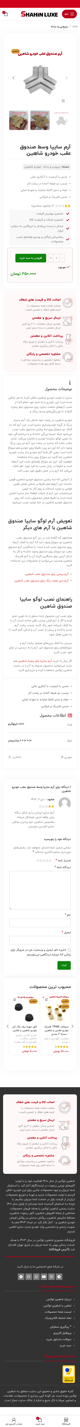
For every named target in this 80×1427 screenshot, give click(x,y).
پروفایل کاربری (62, 1333)
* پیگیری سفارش (60, 1327)
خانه (75, 27)
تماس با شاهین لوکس (57, 1306)
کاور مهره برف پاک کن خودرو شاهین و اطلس (24, 1028)
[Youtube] (44, 1276)
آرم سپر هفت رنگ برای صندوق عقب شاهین (41, 581)
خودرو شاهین (32, 167)
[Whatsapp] (36, 1276)
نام (68, 915)
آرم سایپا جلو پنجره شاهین (35, 661)
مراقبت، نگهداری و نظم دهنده (25, 1040)
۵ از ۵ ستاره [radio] (37, 860)
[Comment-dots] (28, 1276)
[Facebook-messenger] (21, 1276)
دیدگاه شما (63, 867)
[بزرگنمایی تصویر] (63, 101)
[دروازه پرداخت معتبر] (69, 1374)
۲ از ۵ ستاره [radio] (46, 860)
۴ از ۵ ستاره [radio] (40, 860)
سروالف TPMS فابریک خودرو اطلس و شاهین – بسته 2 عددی (56, 1030)
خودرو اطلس (30, 1035)
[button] (67, 78)
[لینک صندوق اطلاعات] (40, 305)
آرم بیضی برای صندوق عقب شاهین (47, 574)
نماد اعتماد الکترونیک (58, 1318)
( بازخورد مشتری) (42, 206)
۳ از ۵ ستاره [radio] (43, 860)
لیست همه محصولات (58, 1312)
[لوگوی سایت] (39, 14)
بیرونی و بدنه (59, 27)
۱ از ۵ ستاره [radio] (49, 860)
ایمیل (66, 932)
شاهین (16, 757)
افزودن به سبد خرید (30, 258)
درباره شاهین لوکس (58, 1299)
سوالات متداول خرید (58, 1339)
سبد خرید (65, 1346)
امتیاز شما (63, 860)
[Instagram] (51, 1276)
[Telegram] (59, 1276)
